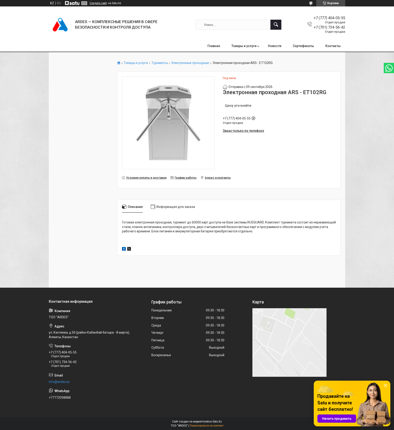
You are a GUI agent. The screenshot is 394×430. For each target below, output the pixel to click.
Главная (213, 46)
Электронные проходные (190, 63)
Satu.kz (217, 421)
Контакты (333, 46)
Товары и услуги (244, 46)
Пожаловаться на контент (206, 425)
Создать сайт (98, 3)
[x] (129, 249)
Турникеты (159, 63)
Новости (274, 46)
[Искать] (275, 25)
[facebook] (124, 249)
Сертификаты (303, 46)
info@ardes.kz (59, 382)
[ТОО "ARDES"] (60, 24)
